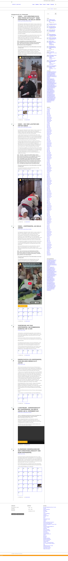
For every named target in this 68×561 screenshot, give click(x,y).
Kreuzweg (51, 277)
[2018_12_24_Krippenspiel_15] (39, 478)
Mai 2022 (48, 162)
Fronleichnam (53, 80)
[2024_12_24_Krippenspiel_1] (13, 126)
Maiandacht (52, 90)
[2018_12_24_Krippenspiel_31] (20, 494)
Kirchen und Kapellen (46, 529)
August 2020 (49, 184)
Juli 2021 (48, 172)
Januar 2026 (48, 116)
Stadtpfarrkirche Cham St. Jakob (48, 545)
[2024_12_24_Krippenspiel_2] (25, 172)
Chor (50, 73)
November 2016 (49, 232)
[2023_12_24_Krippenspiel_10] (39, 314)
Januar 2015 (48, 254)
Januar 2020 (48, 191)
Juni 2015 (48, 250)
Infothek (44, 521)
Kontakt (44, 534)
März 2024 (48, 139)
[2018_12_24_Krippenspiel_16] (20, 482)
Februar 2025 (49, 127)
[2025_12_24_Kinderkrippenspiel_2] (25, 100)
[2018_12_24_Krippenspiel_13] (29, 478)
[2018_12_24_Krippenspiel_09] (34, 474)
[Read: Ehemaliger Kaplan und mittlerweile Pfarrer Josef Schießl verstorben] (48, 47)
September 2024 (49, 133)
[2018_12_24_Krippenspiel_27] (25, 490)
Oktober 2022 (49, 156)
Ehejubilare (53, 73)
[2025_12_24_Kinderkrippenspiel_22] (25, 116)
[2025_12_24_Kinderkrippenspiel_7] (25, 104)
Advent (48, 260)
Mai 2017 (48, 226)
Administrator (27, 119)
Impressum (45, 519)
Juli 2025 (48, 122)
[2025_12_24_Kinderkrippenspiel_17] (25, 112)
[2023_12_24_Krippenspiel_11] (20, 318)
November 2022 (49, 155)
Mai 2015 (48, 251)
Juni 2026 (48, 110)
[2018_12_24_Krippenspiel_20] (39, 482)
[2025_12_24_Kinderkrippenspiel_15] (39, 108)
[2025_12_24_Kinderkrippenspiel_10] (39, 104)
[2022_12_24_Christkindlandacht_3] (29, 396)
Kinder (55, 86)
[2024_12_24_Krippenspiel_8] (29, 176)
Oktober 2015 (49, 246)
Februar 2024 (49, 140)
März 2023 (48, 151)
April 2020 (48, 188)
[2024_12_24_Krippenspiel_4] (34, 172)
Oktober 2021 (49, 169)
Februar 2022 (49, 165)
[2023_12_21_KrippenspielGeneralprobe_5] (39, 352)
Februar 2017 (49, 229)
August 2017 (49, 222)
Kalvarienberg (49, 86)
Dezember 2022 (49, 154)
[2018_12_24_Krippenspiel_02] (25, 469)
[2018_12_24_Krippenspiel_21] (20, 486)
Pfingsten (48, 97)
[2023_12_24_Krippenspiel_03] (29, 310)
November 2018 (49, 206)
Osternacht (51, 93)
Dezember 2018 (49, 205)
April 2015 (48, 252)
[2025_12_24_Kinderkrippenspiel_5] (39, 100)
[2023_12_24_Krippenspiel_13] (29, 318)
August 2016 (49, 235)
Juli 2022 (48, 159)
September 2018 (49, 209)
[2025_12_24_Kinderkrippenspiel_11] (20, 108)
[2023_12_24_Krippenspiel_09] (13, 228)
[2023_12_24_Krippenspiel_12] (25, 318)
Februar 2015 (49, 253)
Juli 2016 (48, 236)
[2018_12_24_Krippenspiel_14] (34, 478)
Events (44, 512)
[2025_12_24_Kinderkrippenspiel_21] (20, 116)
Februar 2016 (49, 242)
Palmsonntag (49, 94)
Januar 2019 (48, 204)
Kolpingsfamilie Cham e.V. (47, 533)
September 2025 (49, 120)
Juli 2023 (48, 147)
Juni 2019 (48, 199)
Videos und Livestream (46, 548)
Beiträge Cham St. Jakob (21, 127)
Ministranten (52, 91)
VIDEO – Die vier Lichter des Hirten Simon (28, 125)
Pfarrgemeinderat (52, 284)
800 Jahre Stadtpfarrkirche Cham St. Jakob (49, 507)
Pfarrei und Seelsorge (46, 540)
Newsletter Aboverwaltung (47, 539)
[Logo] (16, 4)
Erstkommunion (53, 74)
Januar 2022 (48, 166)
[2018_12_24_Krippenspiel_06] (20, 474)
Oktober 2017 (49, 220)
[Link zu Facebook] (56, 0)
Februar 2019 (49, 203)
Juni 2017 (48, 225)
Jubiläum (53, 84)
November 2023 (49, 143)
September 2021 (49, 170)
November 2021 (49, 168)
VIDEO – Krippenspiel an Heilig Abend (29, 227)
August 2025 (49, 121)
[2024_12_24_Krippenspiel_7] (25, 176)
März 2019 (48, 202)
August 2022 (49, 158)
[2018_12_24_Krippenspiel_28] (29, 490)
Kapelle (52, 86)
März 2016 (48, 241)
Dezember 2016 (49, 231)
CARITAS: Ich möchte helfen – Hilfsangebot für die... (52, 20)
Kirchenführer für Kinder (46, 530)
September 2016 (49, 234)
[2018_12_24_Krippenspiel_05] (39, 469)
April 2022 (48, 163)
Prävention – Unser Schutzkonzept (48, 542)
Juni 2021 (48, 173)
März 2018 (48, 215)
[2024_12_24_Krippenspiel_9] (34, 176)
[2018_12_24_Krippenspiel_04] (34, 469)
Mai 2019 (48, 200)
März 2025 (48, 126)
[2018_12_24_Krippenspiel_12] (25, 478)
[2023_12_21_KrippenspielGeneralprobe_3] (29, 352)
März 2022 (48, 164)
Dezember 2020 (49, 180)
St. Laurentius (49, 287)
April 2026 (48, 112)
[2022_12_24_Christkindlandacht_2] (25, 396)
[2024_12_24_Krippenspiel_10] (39, 176)
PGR (51, 97)
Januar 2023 (48, 153)
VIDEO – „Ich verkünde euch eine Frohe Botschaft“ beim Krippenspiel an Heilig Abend (29, 18)
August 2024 (49, 134)
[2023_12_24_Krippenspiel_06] (20, 314)
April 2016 (48, 240)
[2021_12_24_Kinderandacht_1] (13, 409)
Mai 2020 (48, 187)
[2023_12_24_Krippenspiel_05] (39, 310)
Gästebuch (44, 514)
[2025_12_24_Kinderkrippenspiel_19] (34, 112)
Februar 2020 (49, 190)
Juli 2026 (48, 109)
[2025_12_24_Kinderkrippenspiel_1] (20, 100)
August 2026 (49, 108)
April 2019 (48, 201)
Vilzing (53, 100)
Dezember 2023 (49, 142)
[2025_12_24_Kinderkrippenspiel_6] (20, 104)
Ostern (48, 93)
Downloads (44, 510)
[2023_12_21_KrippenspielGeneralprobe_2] (25, 352)
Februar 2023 (49, 152)
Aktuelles (44, 508)
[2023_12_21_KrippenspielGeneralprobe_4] (13, 327)
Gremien (44, 516)
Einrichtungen (45, 511)
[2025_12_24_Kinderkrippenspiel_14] (34, 108)
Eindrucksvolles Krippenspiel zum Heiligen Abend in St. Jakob (30, 361)
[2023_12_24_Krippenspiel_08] (29, 314)
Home (44, 517)
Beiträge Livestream (28, 127)
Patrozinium (52, 94)
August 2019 (49, 197)
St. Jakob (54, 97)
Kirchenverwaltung (46, 532)
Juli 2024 (48, 135)
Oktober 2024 (49, 132)
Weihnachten (49, 101)
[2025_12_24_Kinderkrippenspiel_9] (34, 104)
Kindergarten (48, 87)
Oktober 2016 (49, 233)
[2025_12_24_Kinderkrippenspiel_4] (34, 100)
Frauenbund (48, 80)
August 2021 (49, 171)
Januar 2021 (48, 179)
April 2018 (48, 214)
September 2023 (49, 146)
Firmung (48, 77)
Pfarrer (48, 284)
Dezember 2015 (49, 244)
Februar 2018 (49, 216)
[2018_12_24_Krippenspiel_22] (25, 486)
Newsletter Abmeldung (46, 538)
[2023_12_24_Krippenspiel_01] (20, 310)
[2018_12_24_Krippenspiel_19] (34, 482)
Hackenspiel (48, 83)
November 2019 (49, 194)
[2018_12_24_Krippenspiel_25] (13, 451)
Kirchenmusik (45, 531)
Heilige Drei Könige (53, 83)
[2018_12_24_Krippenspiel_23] (29, 486)
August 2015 (49, 248)
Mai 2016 (48, 238)
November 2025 (49, 118)
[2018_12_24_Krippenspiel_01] (20, 469)
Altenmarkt (51, 260)
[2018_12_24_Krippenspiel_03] (29, 469)
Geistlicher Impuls (52, 270)
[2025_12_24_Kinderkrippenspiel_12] (25, 108)
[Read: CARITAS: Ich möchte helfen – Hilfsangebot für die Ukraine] (48, 20)
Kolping (48, 277)
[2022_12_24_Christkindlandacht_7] (25, 400)
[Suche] (56, 4)
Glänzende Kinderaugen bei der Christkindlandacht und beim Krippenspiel (29, 450)
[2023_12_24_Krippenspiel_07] (25, 314)
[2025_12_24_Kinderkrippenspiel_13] (29, 108)
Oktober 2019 (49, 195)
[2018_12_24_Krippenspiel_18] (29, 482)
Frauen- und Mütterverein (50, 267)
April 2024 (48, 138)
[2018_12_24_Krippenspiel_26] (20, 490)
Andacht (55, 260)
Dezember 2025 (49, 117)
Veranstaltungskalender (46, 546)
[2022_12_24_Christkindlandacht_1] (20, 396)
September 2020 (49, 183)
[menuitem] (33, 4)
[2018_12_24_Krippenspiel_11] (20, 478)
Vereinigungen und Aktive (47, 547)
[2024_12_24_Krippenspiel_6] (20, 176)
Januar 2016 (48, 243)
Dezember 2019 (49, 193)
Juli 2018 (48, 211)
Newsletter (44, 537)
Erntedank (48, 74)
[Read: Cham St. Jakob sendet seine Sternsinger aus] (48, 30)
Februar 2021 (49, 178)
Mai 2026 (48, 111)
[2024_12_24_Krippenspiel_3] (29, 172)
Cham (48, 73)
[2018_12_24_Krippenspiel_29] (34, 490)
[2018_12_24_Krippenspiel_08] (29, 474)
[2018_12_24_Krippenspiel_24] (34, 486)
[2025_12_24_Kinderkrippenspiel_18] (13, 18)
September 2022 (49, 157)
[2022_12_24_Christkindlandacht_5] (13, 361)
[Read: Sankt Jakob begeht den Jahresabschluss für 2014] (48, 27)
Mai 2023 (48, 149)
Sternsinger (53, 287)
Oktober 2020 (49, 182)
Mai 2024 (48, 137)
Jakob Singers (49, 84)
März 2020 (48, 189)
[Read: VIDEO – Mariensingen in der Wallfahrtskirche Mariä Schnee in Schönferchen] (48, 35)
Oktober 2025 (49, 119)
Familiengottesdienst (53, 76)
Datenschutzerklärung (46, 509)
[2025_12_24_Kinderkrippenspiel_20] (39, 112)
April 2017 (48, 227)
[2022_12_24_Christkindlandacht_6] (20, 400)
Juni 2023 (48, 148)
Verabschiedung (49, 100)
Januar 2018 (48, 217)
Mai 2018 (48, 213)
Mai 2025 (48, 124)
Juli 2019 (48, 198)
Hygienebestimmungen (46, 518)
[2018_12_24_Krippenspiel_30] (39, 490)
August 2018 (49, 210)
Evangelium (48, 76)
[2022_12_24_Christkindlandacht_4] (34, 396)
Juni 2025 (48, 123)
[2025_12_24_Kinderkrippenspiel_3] (29, 100)
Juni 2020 (48, 186)
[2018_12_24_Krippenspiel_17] (25, 482)
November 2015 (49, 245)
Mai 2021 (48, 174)
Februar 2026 (49, 115)
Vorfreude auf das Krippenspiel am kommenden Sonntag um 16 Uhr (29, 327)
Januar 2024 (48, 141)
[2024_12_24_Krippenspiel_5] (39, 172)
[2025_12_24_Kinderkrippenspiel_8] (29, 104)
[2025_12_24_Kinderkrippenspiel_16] (20, 112)
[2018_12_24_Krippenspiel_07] (25, 474)
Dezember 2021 (49, 167)
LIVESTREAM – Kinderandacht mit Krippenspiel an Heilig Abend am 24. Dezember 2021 (29, 409)
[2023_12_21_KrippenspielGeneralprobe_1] (20, 352)
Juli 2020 (48, 185)
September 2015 (49, 247)
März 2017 (48, 228)
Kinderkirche (52, 87)
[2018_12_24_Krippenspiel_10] (39, 474)
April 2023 (48, 150)
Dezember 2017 (49, 218)
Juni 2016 (48, 237)
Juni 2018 (48, 212)
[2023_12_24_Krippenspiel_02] (25, 310)
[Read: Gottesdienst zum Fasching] (48, 25)
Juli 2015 (48, 249)
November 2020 (49, 181)
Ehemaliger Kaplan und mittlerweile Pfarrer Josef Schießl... (52, 47)
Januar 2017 (48, 230)
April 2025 (48, 125)
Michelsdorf (48, 91)
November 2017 (49, 219)
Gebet (48, 270)
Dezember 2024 (49, 130)
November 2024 (49, 131)
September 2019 (49, 196)
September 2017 (49, 221)
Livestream (48, 90)
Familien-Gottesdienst (46, 513)
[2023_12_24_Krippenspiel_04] (34, 310)
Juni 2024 (48, 136)
